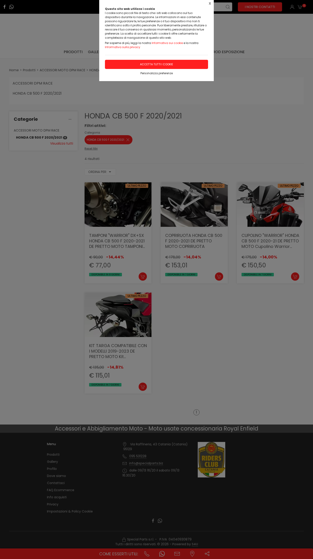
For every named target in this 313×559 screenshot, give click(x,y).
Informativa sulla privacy (122, 47)
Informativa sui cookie (167, 43)
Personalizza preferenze (156, 73)
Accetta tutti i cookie (156, 64)
